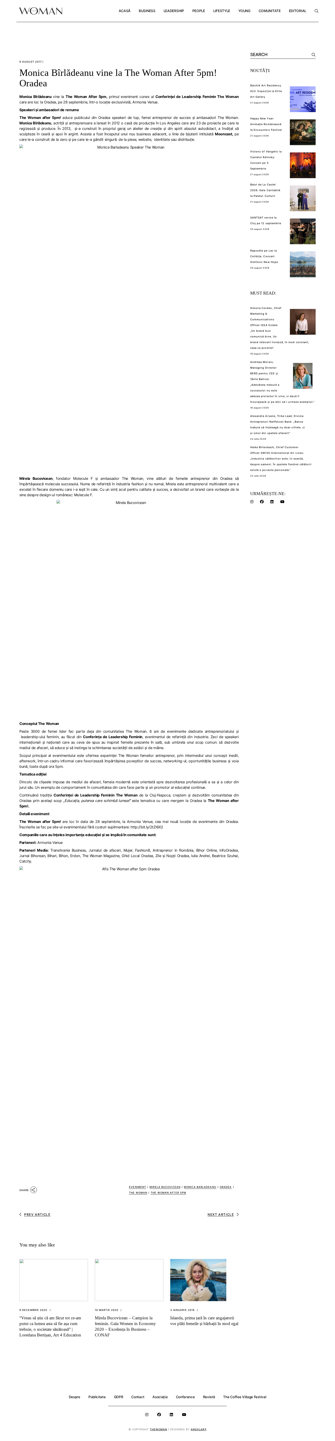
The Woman (138, 1192)
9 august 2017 (30, 62)
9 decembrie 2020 (33, 1310)
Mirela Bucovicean (164, 1187)
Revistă (209, 1397)
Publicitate (97, 1397)
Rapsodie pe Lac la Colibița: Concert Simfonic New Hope (264, 256)
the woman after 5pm (168, 1192)
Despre (74, 1397)
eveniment (137, 1187)
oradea (226, 1187)
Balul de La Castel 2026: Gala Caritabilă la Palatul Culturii (265, 190)
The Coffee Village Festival (244, 1397)
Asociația (160, 1397)
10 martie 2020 (106, 1310)
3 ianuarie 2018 (182, 1310)
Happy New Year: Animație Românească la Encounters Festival (266, 124)
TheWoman (158, 1429)
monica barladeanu (200, 1187)
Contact (137, 1397)
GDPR (118, 1397)
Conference (185, 1397)
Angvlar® (198, 1429)
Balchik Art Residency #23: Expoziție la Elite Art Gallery (266, 91)
